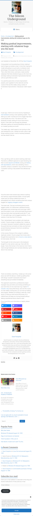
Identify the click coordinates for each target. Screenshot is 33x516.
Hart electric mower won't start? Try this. (12, 441)
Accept (16, 510)
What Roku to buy (5, 387)
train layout (10, 57)
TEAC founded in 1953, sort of (9, 439)
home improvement (22, 56)
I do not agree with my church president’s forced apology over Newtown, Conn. (14, 415)
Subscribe (5, 491)
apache (16, 56)
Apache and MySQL (14, 163)
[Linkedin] (16, 358)
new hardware (5, 114)
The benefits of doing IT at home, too (12, 411)
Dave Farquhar (7, 52)
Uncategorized (10, 36)
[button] (30, 497)
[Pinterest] (18, 358)
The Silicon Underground (16, 17)
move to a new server (25, 237)
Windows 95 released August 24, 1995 (12, 433)
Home (2, 36)
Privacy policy (16, 514)
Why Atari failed (5, 430)
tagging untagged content (15, 202)
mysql (28, 56)
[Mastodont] (14, 358)
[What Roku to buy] (7, 382)
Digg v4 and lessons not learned (10, 436)
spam (6, 57)
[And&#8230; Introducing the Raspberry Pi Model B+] (8, 398)
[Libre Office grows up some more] (23, 384)
